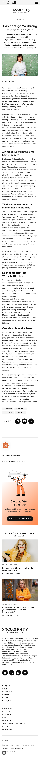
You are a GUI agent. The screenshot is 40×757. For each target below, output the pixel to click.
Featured (20, 412)
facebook (18, 421)
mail (31, 421)
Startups (8, 412)
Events (6, 711)
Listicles (7, 726)
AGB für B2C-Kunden (8, 751)
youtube (25, 672)
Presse (12, 745)
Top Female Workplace (15, 723)
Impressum (5, 748)
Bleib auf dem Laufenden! (20, 503)
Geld (4, 689)
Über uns (7, 708)
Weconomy (8, 729)
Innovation (21, 409)
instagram (11, 672)
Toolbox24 (13, 101)
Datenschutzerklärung (28, 745)
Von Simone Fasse (10, 615)
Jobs (17, 745)
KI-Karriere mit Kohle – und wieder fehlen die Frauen (18, 569)
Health (6, 695)
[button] (4, 753)
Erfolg (6, 686)
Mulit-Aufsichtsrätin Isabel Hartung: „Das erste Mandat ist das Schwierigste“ (18, 609)
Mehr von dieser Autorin (12, 461)
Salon (5, 698)
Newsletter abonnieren (19, 518)
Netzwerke (8, 714)
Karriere (8, 409)
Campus (6, 717)
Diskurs (6, 701)
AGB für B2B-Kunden (17, 748)
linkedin (24, 421)
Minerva (6, 720)
